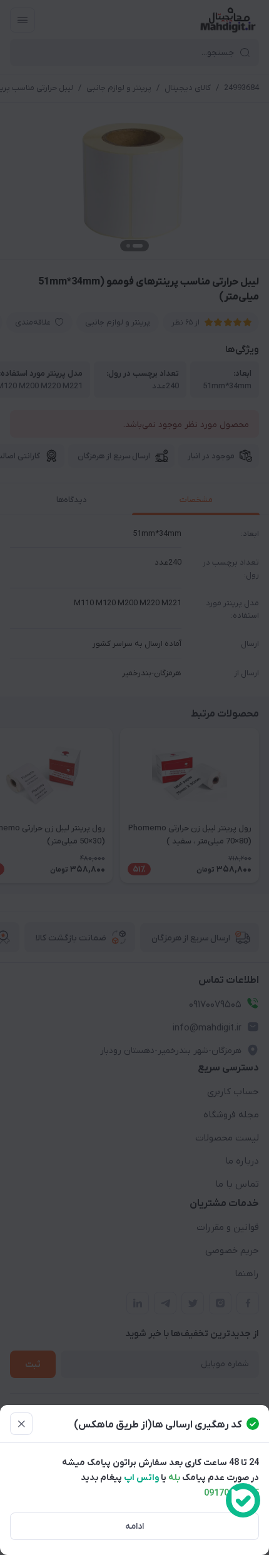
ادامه (134, 1526)
